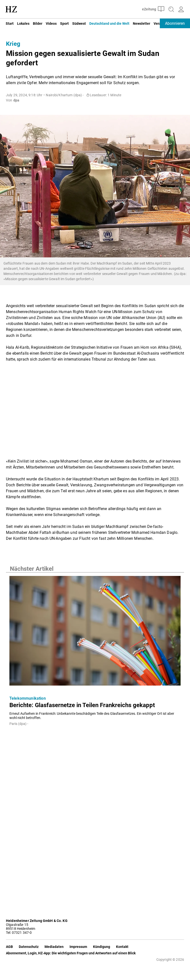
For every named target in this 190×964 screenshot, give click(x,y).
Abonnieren (175, 23)
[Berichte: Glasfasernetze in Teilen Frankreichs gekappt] (95, 632)
